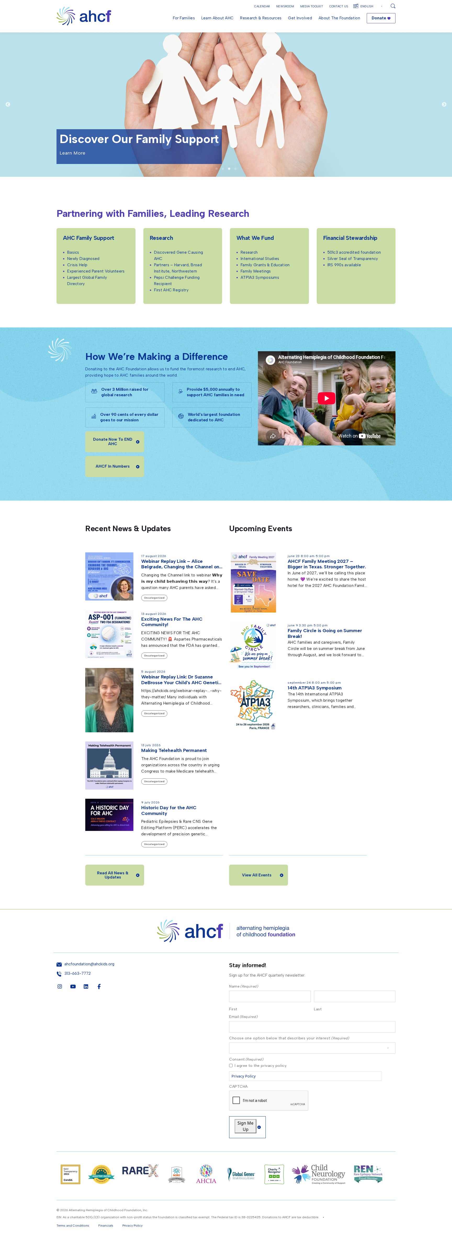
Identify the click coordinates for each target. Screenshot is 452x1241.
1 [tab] (216, 169)
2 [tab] (222, 169)
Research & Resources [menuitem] (260, 18)
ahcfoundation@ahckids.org (89, 964)
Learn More (73, 137)
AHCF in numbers (113, 466)
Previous (7, 104)
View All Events (257, 875)
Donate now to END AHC (112, 441)
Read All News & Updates (112, 875)
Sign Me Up (245, 1126)
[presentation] (269, 1101)
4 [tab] (235, 169)
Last (317, 1009)
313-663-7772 (77, 973)
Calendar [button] (262, 6)
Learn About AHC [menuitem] (217, 18)
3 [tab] (229, 169)
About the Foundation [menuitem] (339, 18)
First (233, 1009)
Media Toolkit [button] (311, 6)
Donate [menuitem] (379, 18)
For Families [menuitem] (184, 18)
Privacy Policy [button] (132, 1225)
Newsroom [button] (285, 6)
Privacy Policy (243, 1076)
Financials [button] (105, 1225)
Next (444, 104)
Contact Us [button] (338, 6)
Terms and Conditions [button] (72, 1225)
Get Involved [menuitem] (300, 18)
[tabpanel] (226, 104)
